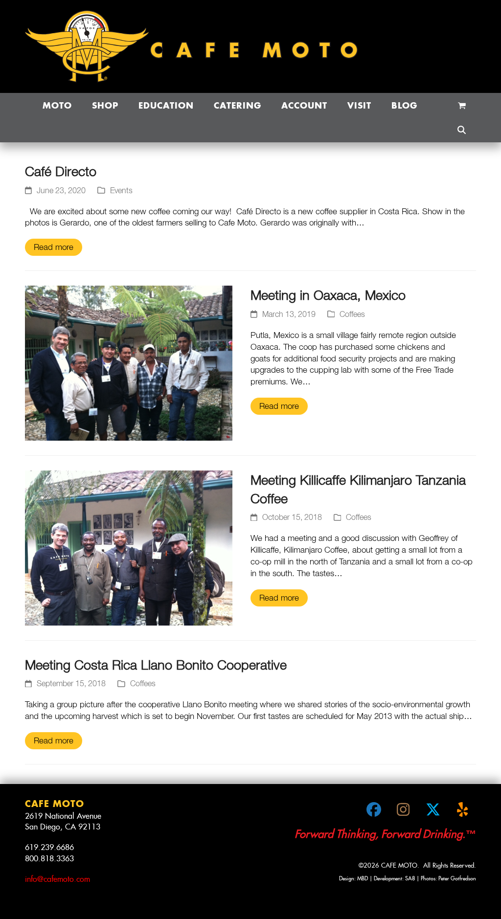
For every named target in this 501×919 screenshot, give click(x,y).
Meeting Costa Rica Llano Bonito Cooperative (156, 664)
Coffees (352, 314)
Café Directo (60, 171)
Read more (53, 247)
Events (121, 190)
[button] (462, 105)
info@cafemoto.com (57, 879)
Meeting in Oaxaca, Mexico (328, 295)
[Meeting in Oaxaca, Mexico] (128, 362)
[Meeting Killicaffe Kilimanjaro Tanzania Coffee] (128, 547)
